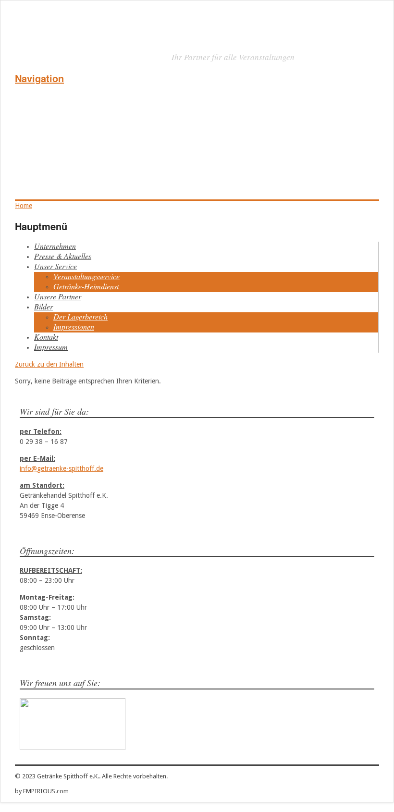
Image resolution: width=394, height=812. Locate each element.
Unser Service (55, 266)
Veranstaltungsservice (86, 276)
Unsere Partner (57, 296)
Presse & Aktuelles (62, 256)
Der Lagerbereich (80, 316)
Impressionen (73, 326)
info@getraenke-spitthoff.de (61, 468)
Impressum (51, 347)
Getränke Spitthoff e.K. (95, 55)
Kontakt (46, 337)
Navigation (39, 78)
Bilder (43, 306)
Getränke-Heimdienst (86, 286)
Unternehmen (55, 246)
